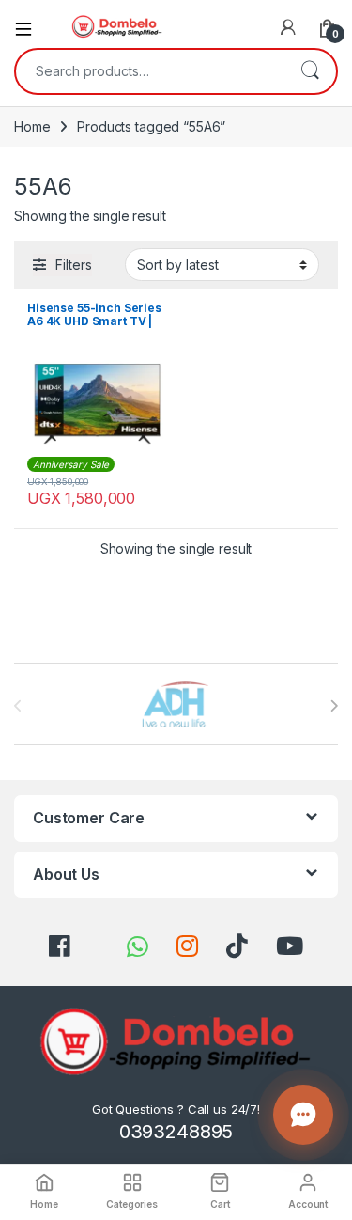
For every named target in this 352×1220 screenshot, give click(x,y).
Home (32, 126)
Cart (219, 1204)
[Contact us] (303, 1115)
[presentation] (333, 705)
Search (309, 71)
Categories (132, 1204)
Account (308, 1204)
